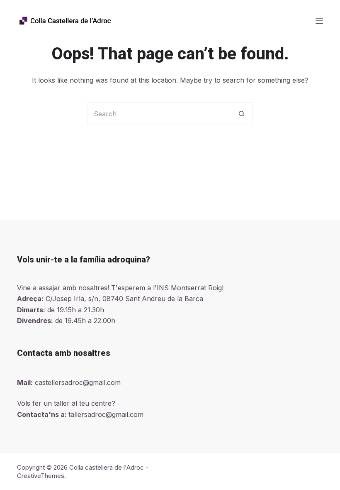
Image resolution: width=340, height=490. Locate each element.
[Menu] (319, 20)
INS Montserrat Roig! (190, 288)
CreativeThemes (40, 476)
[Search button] (241, 113)
